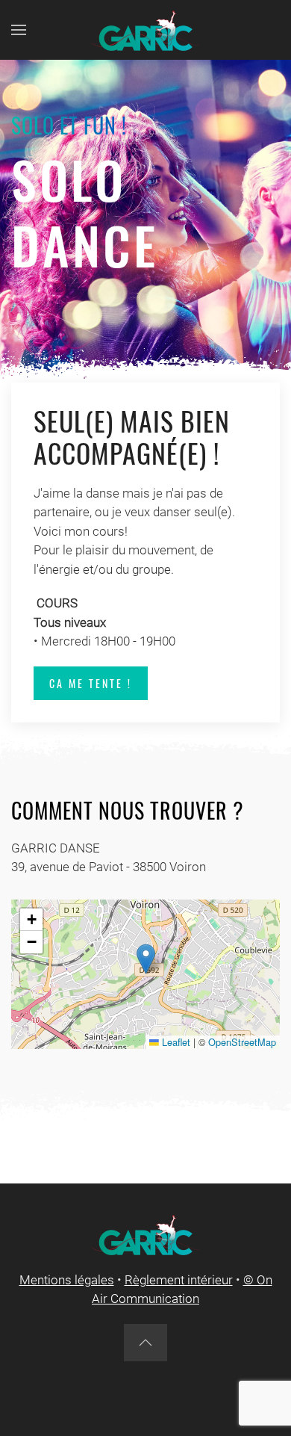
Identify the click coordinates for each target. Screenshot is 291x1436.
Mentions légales (66, 1279)
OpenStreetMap (242, 1042)
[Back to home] (145, 30)
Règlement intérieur (179, 1279)
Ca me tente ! (90, 683)
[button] (18, 30)
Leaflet (174, 1042)
